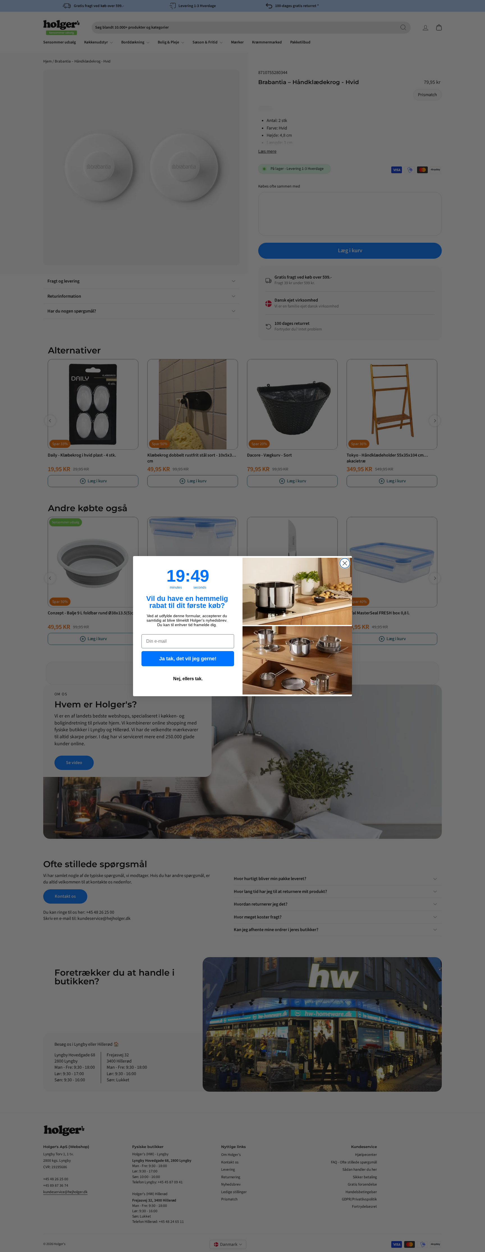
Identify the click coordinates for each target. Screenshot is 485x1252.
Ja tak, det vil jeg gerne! (187, 658)
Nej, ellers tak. (188, 678)
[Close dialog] (345, 563)
